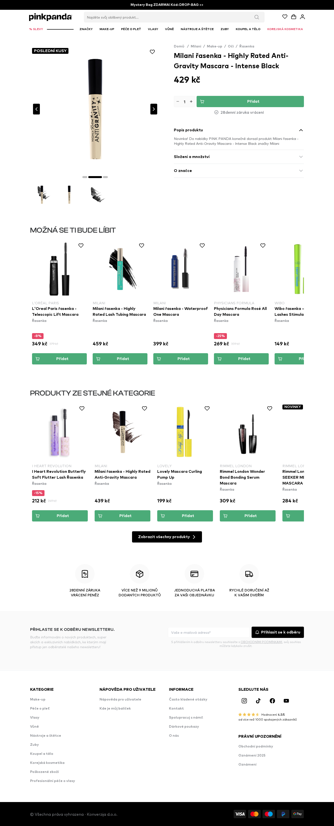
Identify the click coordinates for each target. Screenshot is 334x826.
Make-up (214, 46)
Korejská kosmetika (47, 763)
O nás (174, 735)
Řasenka (246, 46)
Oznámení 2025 (252, 755)
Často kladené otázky (188, 699)
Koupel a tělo (41, 754)
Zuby (34, 745)
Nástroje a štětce (45, 735)
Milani (196, 46)
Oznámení (247, 764)
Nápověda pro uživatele (120, 699)
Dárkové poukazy (184, 726)
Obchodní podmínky (255, 746)
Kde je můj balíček (115, 708)
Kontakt (176, 708)
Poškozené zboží (44, 772)
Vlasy (34, 717)
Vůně (34, 726)
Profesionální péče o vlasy (52, 781)
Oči (231, 46)
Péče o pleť (40, 708)
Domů (181, 46)
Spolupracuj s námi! (186, 717)
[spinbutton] (184, 101)
